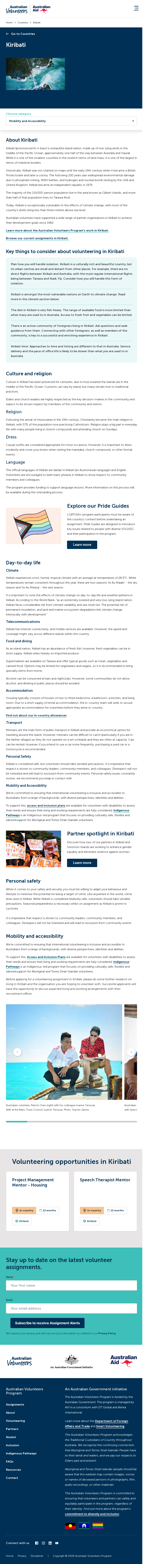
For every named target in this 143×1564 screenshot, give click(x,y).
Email (10, 1299)
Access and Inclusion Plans (46, 957)
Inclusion (12, 1445)
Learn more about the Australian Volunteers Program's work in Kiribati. (57, 230)
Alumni (11, 1437)
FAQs (9, 1461)
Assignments (15, 1404)
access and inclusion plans (46, 805)
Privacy (22, 1556)
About (10, 1412)
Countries (23, 22)
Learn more (82, 545)
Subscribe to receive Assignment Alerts (47, 1323)
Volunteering (15, 1421)
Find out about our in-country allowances (36, 715)
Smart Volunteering (110, 1426)
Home (9, 22)
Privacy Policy (107, 1333)
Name (10, 1276)
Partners (12, 1429)
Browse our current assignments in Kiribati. (37, 238)
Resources (13, 1469)
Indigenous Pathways (21, 1453)
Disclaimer (37, 1556)
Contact (12, 1478)
